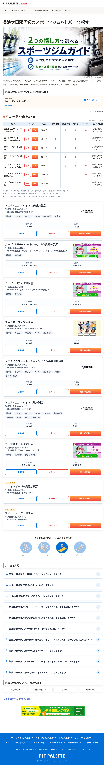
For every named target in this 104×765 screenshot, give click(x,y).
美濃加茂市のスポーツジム (42, 11)
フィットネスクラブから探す (15, 742)
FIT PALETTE (6, 11)
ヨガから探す (64, 738)
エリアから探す (38, 742)
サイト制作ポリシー (29, 750)
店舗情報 (21, 234)
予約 (34, 130)
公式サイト (53, 234)
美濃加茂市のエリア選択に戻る (18, 699)
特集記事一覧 (73, 742)
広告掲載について (84, 750)
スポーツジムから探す (45, 738)
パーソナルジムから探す (20, 738)
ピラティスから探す (83, 738)
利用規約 (54, 750)
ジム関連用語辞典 (91, 742)
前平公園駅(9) (40, 690)
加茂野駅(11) (15, 690)
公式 (27, 130)
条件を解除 (8, 105)
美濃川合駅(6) (91, 690)
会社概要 (17, 750)
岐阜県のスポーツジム (22, 11)
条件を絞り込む (93, 100)
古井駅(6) (65, 690)
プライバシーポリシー (67, 750)
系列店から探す (56, 742)
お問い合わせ (43, 750)
